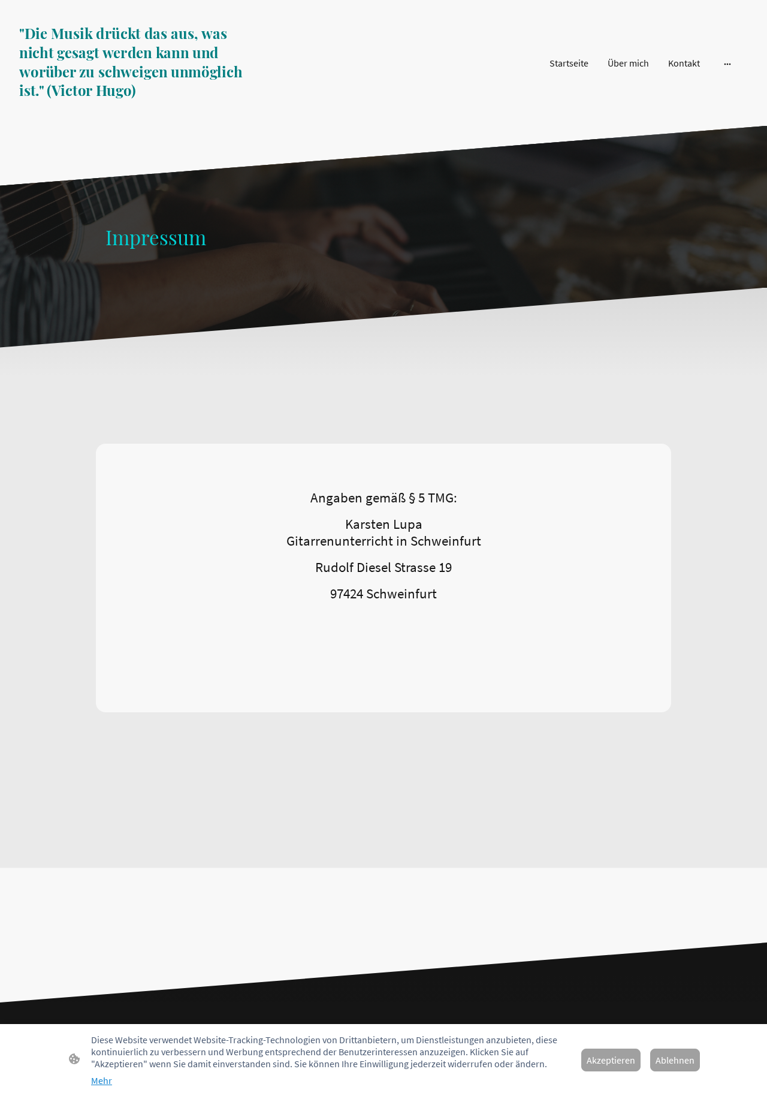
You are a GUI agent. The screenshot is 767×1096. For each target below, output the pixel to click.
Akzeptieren (611, 1060)
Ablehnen (675, 1060)
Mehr (101, 1080)
